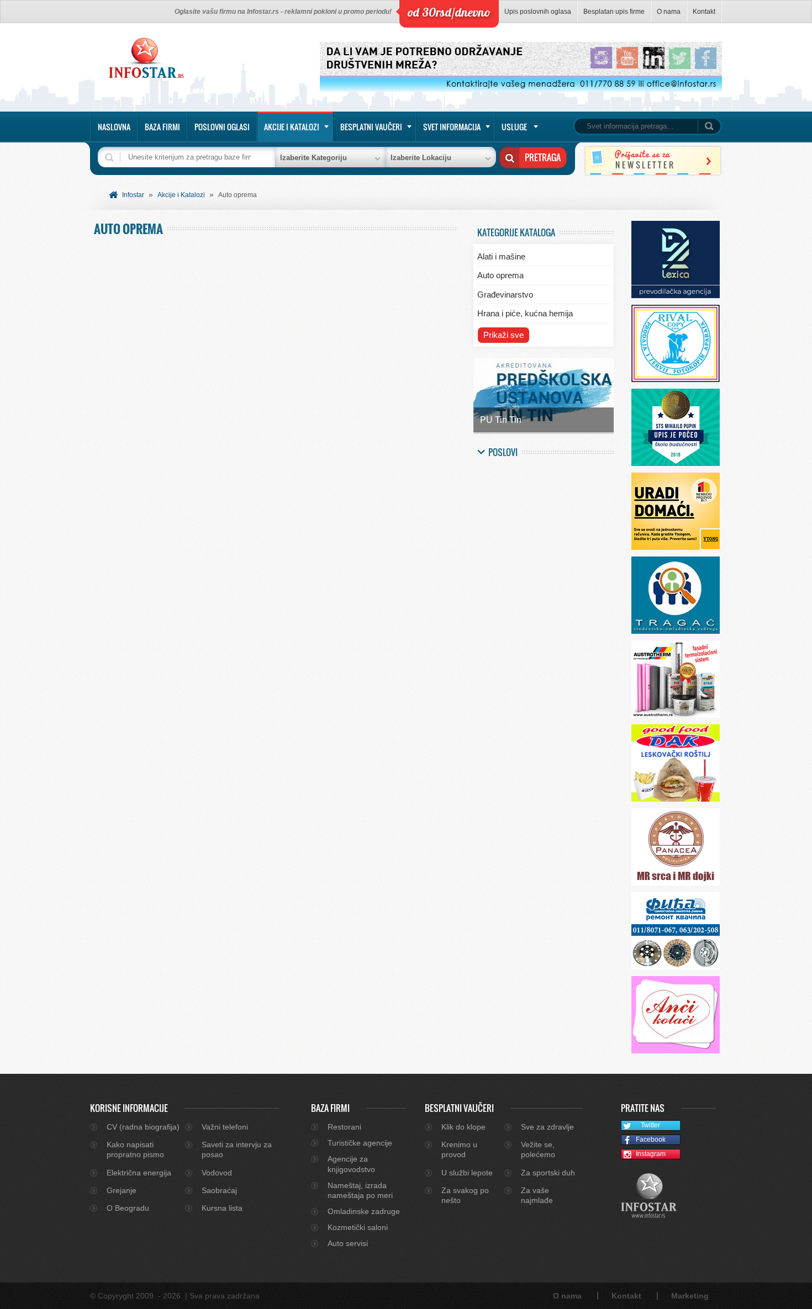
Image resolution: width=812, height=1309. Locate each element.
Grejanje (121, 1190)
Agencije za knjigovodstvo (351, 1163)
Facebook (651, 1139)
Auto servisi (348, 1243)
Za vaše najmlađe (537, 1195)
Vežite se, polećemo (538, 1149)
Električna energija (139, 1172)
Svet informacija (452, 127)
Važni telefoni (225, 1126)
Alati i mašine (501, 256)
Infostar (133, 195)
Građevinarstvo (505, 294)
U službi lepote (467, 1172)
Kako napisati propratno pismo (135, 1149)
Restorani (344, 1126)
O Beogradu (128, 1208)
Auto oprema (500, 275)
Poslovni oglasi (222, 127)
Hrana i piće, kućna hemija (525, 313)
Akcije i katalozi (291, 127)
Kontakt (704, 11)
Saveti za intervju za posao (237, 1149)
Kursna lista (222, 1208)
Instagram (651, 1154)
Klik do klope (463, 1126)
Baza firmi (162, 127)
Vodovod (217, 1172)
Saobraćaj (219, 1190)
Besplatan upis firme (614, 11)
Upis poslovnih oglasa (537, 11)
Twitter (650, 1125)
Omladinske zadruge (364, 1211)
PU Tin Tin (500, 420)
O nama (669, 11)
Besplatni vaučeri (371, 127)
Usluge (514, 127)
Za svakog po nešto (465, 1195)
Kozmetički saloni (358, 1227)
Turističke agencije (360, 1142)
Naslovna (114, 127)
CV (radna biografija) (143, 1126)
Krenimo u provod (459, 1149)
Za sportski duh (548, 1172)
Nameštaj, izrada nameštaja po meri (360, 1190)
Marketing (690, 1296)
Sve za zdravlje (547, 1126)
